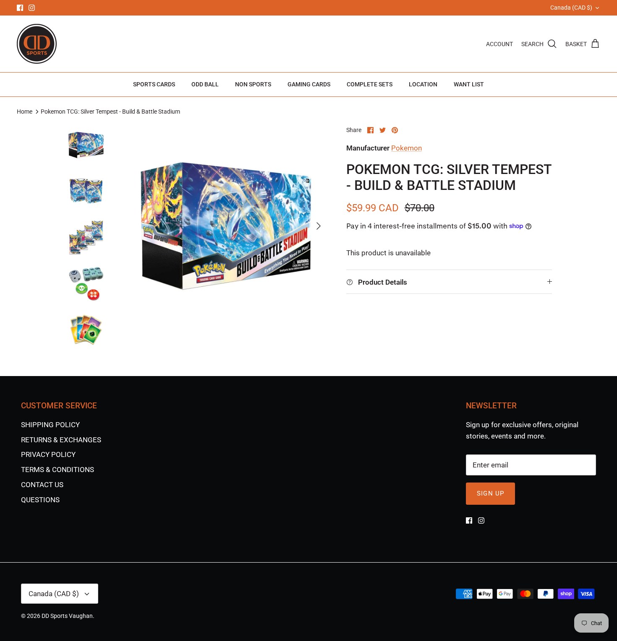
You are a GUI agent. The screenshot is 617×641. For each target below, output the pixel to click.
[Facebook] (20, 8)
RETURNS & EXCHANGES (61, 440)
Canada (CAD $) (571, 7)
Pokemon (406, 148)
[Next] (318, 226)
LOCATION (423, 84)
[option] (226, 226)
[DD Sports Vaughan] (37, 44)
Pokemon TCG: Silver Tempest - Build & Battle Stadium (110, 111)
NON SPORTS (253, 84)
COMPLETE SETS (369, 84)
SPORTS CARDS (154, 84)
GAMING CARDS (309, 84)
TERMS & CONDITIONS (57, 469)
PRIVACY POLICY (48, 454)
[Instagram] (32, 8)
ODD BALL (205, 84)
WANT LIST (469, 84)
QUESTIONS (40, 500)
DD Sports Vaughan (67, 615)
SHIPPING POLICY (50, 424)
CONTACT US (42, 484)
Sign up (490, 493)
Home (24, 111)
